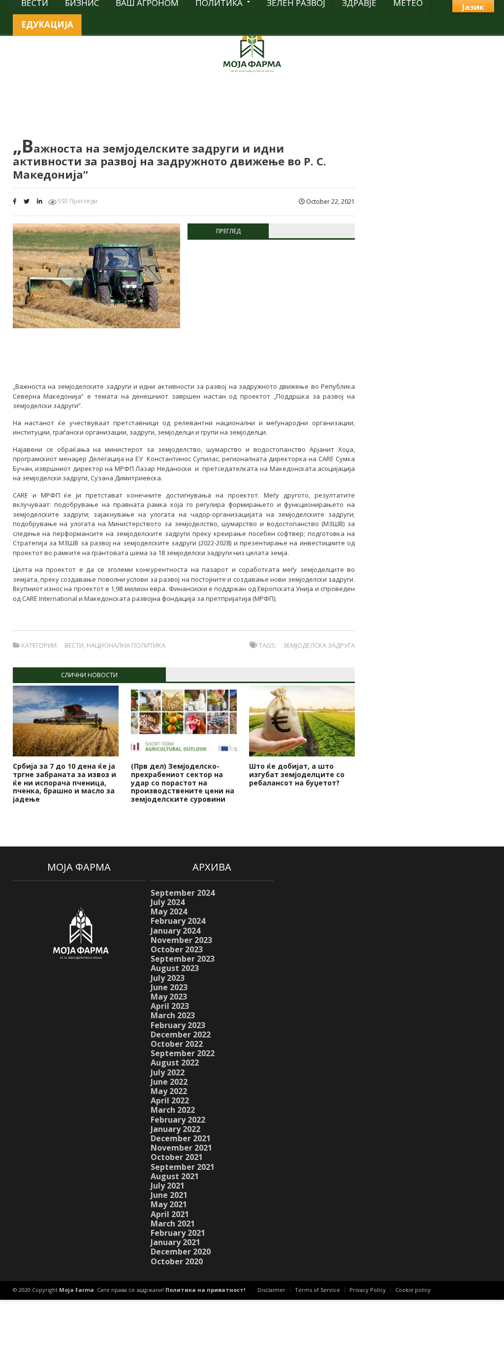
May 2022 (169, 1091)
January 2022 (175, 1129)
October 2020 (177, 1261)
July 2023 (168, 977)
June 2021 (169, 1195)
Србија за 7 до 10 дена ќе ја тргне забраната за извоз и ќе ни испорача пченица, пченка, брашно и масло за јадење (64, 782)
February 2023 (178, 1025)
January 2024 (175, 930)
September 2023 (183, 958)
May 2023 (169, 996)
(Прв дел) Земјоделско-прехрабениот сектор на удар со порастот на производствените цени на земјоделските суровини (182, 782)
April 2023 (170, 1006)
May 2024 (169, 911)
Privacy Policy (367, 1289)
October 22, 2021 (330, 201)
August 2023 (175, 968)
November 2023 (181, 940)
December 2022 (181, 1034)
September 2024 (183, 892)
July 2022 (168, 1072)
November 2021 (181, 1147)
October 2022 (177, 1043)
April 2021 (170, 1214)
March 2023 (173, 1015)
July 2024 (168, 902)
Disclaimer (271, 1289)
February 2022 (178, 1119)
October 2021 (177, 1157)
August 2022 (175, 1062)
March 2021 (173, 1223)
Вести (74, 645)
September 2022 (183, 1053)
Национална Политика (126, 645)
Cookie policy (413, 1289)
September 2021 (183, 1166)
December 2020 (181, 1251)
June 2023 (169, 987)
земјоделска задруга (319, 645)
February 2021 (178, 1232)
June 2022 (169, 1081)
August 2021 (175, 1176)
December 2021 (181, 1138)
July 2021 (168, 1185)
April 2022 (170, 1100)
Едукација (47, 24)
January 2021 (175, 1242)
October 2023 (177, 949)
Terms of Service (317, 1289)
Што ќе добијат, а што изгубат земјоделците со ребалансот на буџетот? (297, 774)
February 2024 (178, 920)
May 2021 (169, 1204)
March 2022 (173, 1109)
